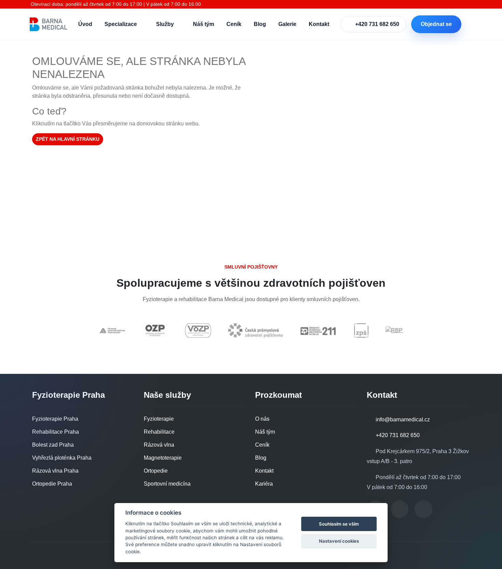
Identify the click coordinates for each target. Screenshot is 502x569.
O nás (262, 419)
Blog (260, 24)
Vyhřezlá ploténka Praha (62, 458)
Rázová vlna (159, 445)
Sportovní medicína (167, 484)
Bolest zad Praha (53, 445)
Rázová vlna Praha (55, 471)
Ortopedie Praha (52, 484)
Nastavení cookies (339, 541)
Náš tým (203, 24)
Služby (165, 24)
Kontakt (319, 24)
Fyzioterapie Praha (55, 419)
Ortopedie (156, 471)
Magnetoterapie (163, 458)
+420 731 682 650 (377, 24)
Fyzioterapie (159, 419)
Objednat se (436, 24)
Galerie (287, 24)
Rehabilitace (159, 432)
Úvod (85, 24)
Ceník (233, 24)
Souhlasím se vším (339, 524)
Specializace (120, 24)
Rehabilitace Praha (55, 432)
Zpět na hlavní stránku (67, 139)
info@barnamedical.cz (402, 419)
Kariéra (264, 484)
